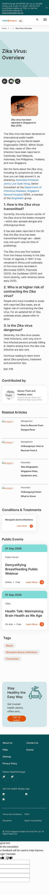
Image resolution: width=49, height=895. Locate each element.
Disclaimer (7, 820)
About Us (7, 742)
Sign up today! (17, 719)
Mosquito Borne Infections (21, 652)
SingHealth (17, 198)
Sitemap (7, 756)
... (11, 28)
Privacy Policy (10, 763)
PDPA (26, 814)
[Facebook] (14, 778)
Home (4, 28)
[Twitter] (6, 778)
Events (30, 749)
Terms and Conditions (12, 814)
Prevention (12, 658)
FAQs (5, 749)
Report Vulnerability (33, 820)
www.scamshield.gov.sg (12, 13)
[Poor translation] (9, 858)
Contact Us (32, 742)
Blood (9, 645)
